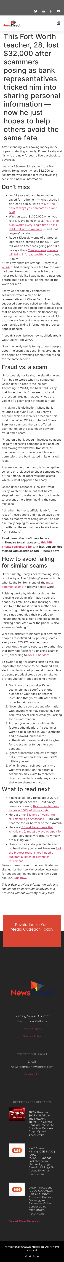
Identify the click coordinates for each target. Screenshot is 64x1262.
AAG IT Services (38, 655)
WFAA (6, 267)
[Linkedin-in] (34, 1256)
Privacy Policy (32, 1028)
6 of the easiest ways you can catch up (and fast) (33, 208)
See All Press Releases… (25, 1221)
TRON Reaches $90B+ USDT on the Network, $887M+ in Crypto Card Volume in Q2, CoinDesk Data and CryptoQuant (42, 1122)
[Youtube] (38, 1256)
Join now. (20, 878)
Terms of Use (32, 1036)
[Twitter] (30, 1256)
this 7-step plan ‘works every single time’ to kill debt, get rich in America (34, 225)
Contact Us (32, 1074)
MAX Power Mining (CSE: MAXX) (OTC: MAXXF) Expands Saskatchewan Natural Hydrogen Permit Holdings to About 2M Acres (42, 1159)
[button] (58, 23)
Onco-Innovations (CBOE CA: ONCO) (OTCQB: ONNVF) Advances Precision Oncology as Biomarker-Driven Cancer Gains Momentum (41, 1198)
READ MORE (36, 1135)
